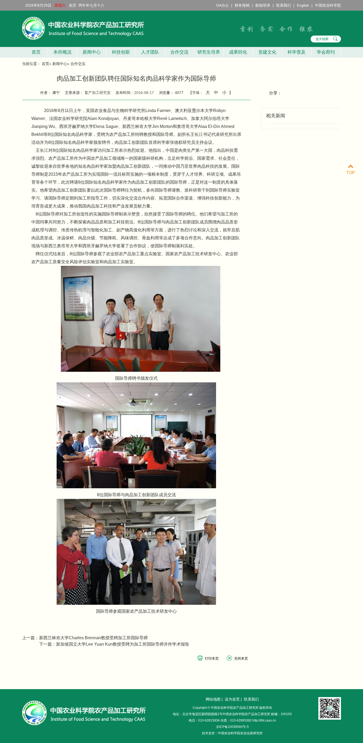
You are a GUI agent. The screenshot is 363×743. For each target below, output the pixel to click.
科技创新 (121, 52)
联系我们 (283, 5)
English (303, 5)
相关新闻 (275, 115)
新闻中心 (92, 52)
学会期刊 (326, 52)
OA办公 (222, 5)
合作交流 (179, 52)
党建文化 (267, 52)
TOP (350, 172)
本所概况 (62, 52)
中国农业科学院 (328, 5)
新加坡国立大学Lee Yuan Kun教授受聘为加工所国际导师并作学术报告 (122, 644)
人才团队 (150, 52)
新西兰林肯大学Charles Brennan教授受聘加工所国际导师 (93, 638)
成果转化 (238, 52)
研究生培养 (208, 52)
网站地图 (213, 699)
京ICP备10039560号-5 (232, 727)
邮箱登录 (262, 5)
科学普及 (297, 52)
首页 (35, 52)
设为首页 (232, 699)
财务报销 (242, 5)
